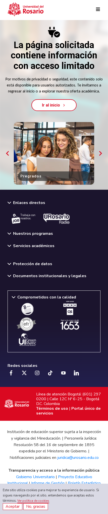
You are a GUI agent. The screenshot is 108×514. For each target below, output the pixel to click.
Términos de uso (52, 408)
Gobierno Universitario (35, 477)
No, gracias (35, 506)
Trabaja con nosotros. (27, 216)
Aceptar (13, 506)
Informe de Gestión (48, 483)
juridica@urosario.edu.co (78, 457)
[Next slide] (100, 153)
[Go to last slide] (8, 153)
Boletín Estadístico (84, 483)
